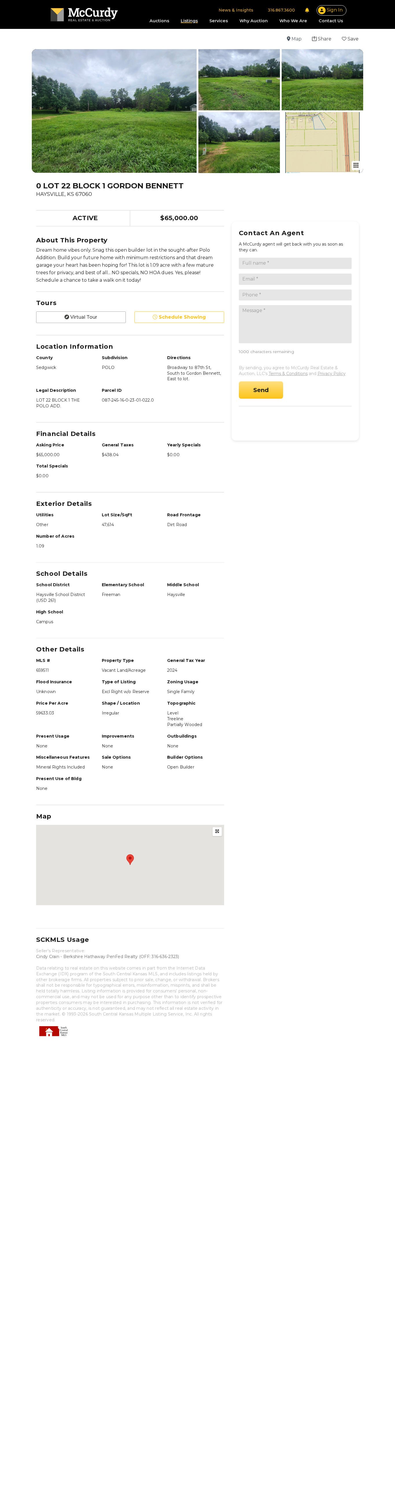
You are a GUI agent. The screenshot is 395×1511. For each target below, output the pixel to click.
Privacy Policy (332, 373)
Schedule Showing (297, 421)
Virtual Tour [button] (83, 317)
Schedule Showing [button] (181, 317)
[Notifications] (307, 10)
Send (261, 390)
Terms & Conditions (288, 373)
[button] (322, 39)
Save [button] (352, 39)
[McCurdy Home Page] (84, 12)
